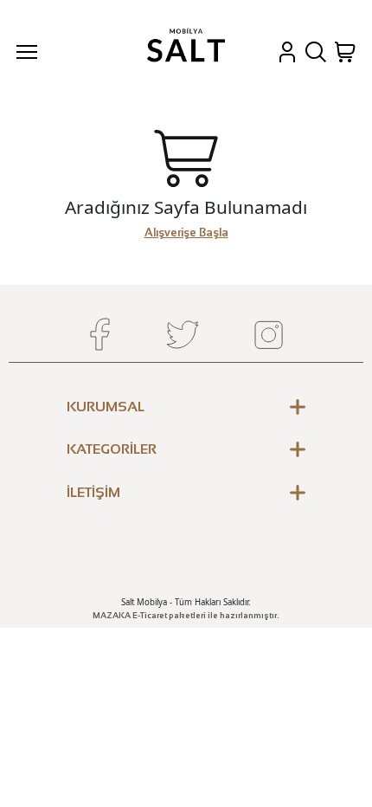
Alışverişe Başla (186, 232)
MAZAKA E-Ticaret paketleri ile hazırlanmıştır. (186, 615)
